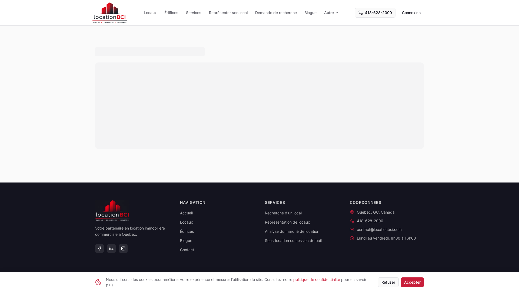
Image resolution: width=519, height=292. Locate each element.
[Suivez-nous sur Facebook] (99, 248)
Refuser (388, 282)
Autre (329, 12)
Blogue (310, 12)
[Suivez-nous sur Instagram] (123, 248)
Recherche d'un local (283, 213)
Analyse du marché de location (292, 231)
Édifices (171, 12)
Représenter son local (228, 12)
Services (193, 12)
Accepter (412, 282)
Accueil (186, 213)
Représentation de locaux (287, 222)
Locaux (150, 12)
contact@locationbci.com (379, 229)
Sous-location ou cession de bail (293, 240)
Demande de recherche (276, 12)
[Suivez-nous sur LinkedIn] (111, 248)
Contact (187, 249)
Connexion (411, 12)
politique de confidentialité (316, 279)
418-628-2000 (378, 12)
